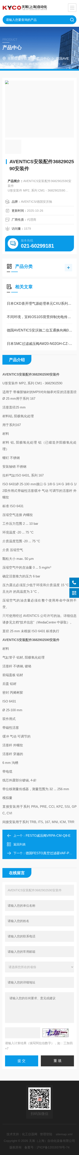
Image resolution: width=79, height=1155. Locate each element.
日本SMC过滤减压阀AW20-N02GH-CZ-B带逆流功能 (39, 344)
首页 (27, 58)
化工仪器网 (29, 1134)
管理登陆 (46, 1134)
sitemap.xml (64, 1134)
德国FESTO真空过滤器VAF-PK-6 (50, 853)
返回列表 (19, 844)
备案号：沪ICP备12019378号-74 (47, 1147)
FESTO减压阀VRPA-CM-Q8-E (48, 835)
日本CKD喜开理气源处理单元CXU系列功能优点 (39, 303)
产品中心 (43, 58)
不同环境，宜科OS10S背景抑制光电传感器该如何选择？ (39, 317)
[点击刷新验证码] (55, 1032)
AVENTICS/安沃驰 (42, 64)
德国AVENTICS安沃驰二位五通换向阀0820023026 (39, 330)
